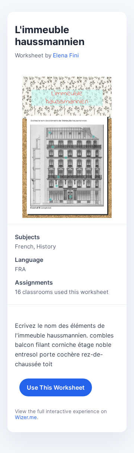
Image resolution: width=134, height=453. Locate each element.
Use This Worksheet (55, 387)
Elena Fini (66, 55)
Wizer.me (26, 417)
